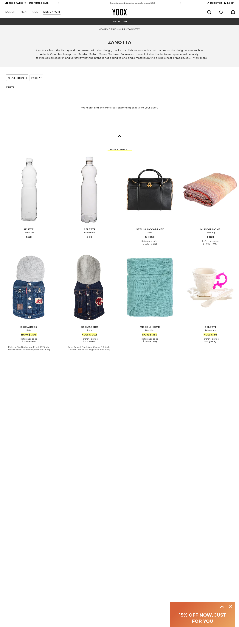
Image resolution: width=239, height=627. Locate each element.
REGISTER (216, 3)
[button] (119, 135)
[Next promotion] (181, 3)
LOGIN (229, 4)
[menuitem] (9, 12)
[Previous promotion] (58, 3)
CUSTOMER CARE (39, 3)
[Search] (209, 12)
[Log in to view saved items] (221, 12)
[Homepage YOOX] (119, 12)
